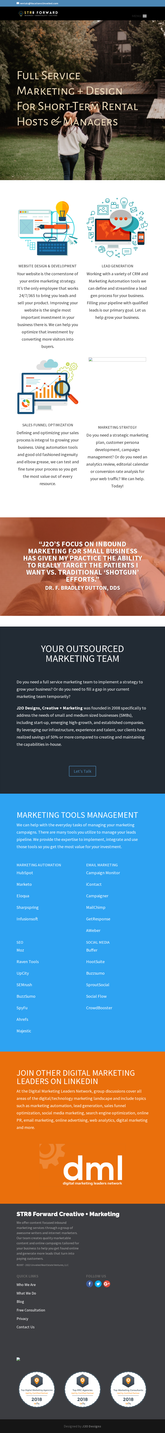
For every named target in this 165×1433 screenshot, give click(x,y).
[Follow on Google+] (106, 1283)
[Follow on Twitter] (98, 1283)
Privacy (22, 1318)
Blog (20, 1301)
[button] (136, 16)
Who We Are (26, 1284)
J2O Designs (91, 1426)
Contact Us (26, 1326)
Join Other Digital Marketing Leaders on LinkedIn (76, 1077)
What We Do (26, 1293)
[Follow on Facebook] (89, 1283)
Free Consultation (31, 1310)
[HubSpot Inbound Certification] (18, 1359)
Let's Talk (82, 771)
